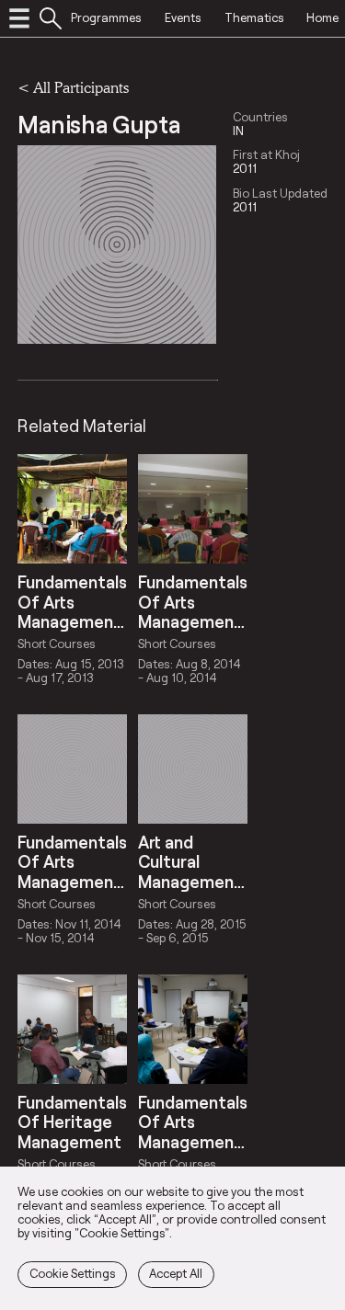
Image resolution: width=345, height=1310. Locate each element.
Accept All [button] (175, 1273)
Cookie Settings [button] (72, 1273)
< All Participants (73, 87)
